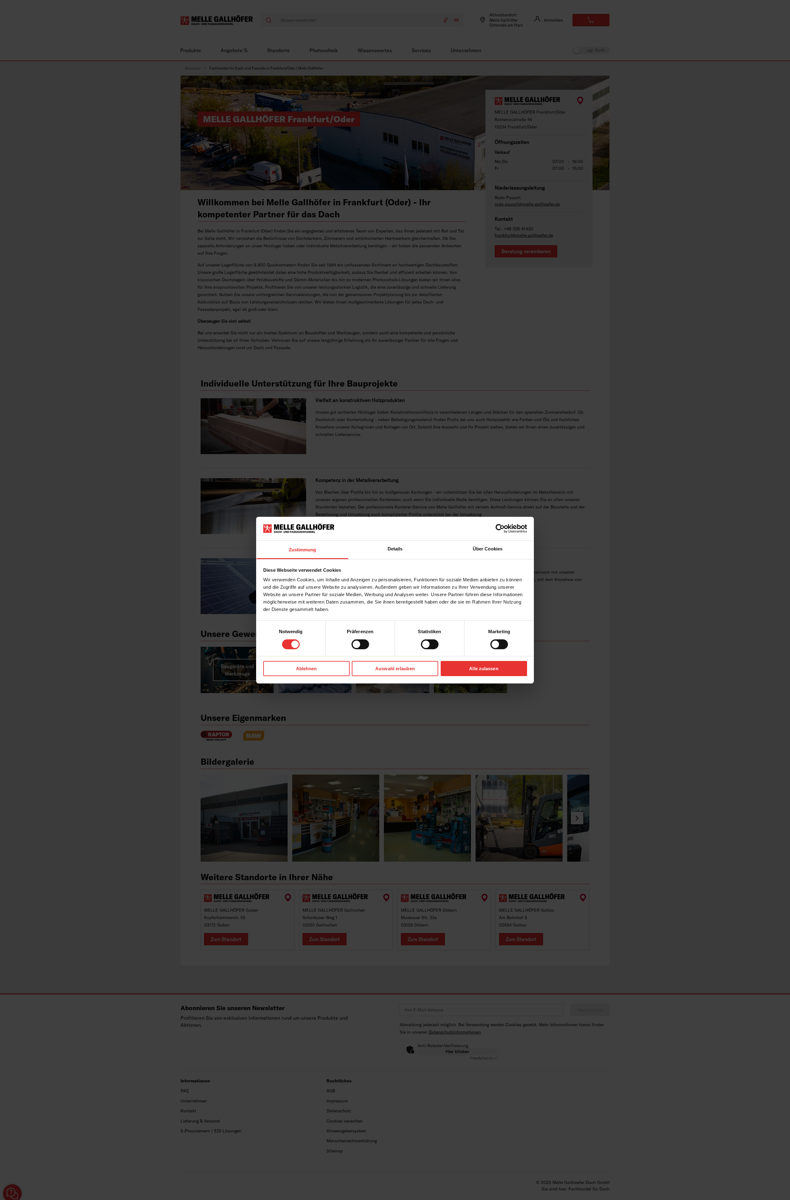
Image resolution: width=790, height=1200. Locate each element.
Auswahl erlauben (395, 668)
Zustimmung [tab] (302, 549)
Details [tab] (395, 548)
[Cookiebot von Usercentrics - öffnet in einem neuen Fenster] (500, 528)
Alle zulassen (483, 668)
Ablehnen (306, 668)
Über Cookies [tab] (487, 548)
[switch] (360, 644)
